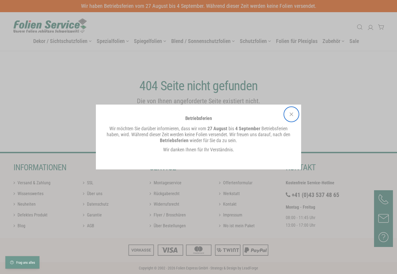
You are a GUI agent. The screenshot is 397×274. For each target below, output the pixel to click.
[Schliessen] (291, 114)
